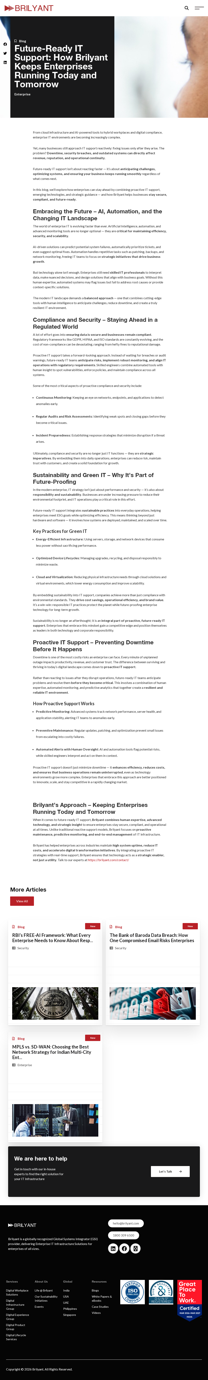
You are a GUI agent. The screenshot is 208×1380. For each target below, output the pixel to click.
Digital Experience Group (17, 1317)
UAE (66, 1302)
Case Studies (100, 1306)
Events (39, 1306)
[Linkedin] (113, 1248)
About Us (41, 1281)
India (66, 1290)
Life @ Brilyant (44, 1290)
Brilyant (37, 1369)
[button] (5, 44)
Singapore (69, 1314)
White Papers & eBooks (102, 1298)
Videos (96, 1312)
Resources (99, 1281)
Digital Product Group (15, 1327)
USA (66, 1296)
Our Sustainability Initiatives (46, 1298)
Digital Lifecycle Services (16, 1337)
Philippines (70, 1308)
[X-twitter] (135, 1248)
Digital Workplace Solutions (17, 1292)
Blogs (95, 1290)
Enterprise (22, 94)
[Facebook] (124, 1248)
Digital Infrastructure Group (15, 1304)
